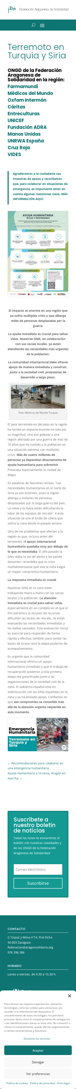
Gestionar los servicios (37, 1038)
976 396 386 (16, 952)
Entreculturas (24, 113)
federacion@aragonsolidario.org (30, 947)
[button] (70, 996)
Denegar (38, 1062)
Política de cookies (17, 1083)
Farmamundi (23, 86)
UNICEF (16, 120)
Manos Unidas (24, 134)
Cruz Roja (19, 147)
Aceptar (38, 1050)
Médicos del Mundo (30, 93)
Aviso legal (63, 1083)
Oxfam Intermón (27, 100)
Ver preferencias (38, 1074)
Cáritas (16, 107)
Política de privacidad (42, 1083)
